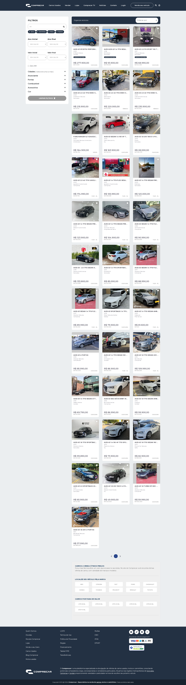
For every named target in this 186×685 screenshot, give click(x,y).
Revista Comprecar (33, 639)
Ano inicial (33, 39)
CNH (96, 635)
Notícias (102, 5)
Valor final (52, 53)
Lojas (77, 5)
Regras (62, 643)
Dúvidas (29, 635)
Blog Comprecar (32, 655)
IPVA (96, 639)
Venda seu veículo (142, 5)
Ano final (52, 39)
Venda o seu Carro (32, 647)
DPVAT (97, 643)
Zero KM (33, 66)
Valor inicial (32, 53)
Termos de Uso (65, 635)
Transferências (65, 655)
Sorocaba (150, 671)
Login (123, 5)
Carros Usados (55, 5)
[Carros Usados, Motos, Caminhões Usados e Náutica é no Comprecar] (35, 5)
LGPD (62, 631)
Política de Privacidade (68, 639)
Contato (113, 5)
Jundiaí (72, 673)
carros (98, 682)
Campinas (64, 673)
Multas (97, 631)
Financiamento (65, 647)
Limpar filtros (46, 98)
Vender (68, 5)
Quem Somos (31, 631)
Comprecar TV (89, 5)
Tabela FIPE (64, 651)
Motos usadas (31, 659)
